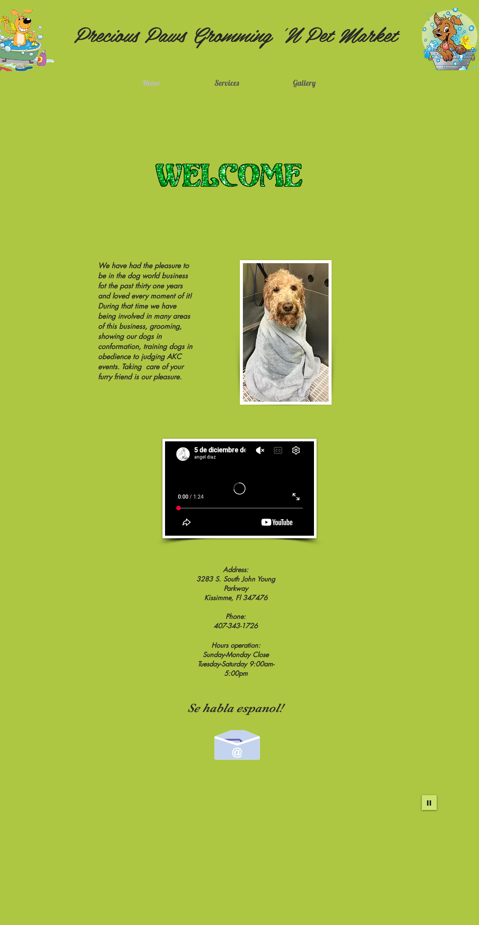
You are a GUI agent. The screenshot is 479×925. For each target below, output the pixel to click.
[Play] (429, 802)
